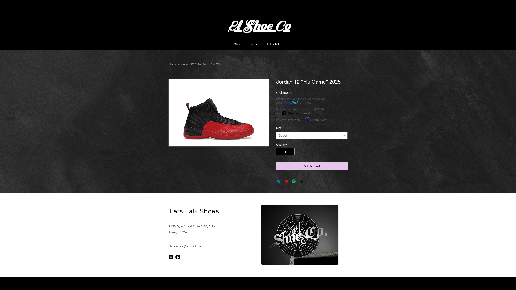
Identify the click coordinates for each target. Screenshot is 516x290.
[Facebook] (177, 257)
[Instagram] (171, 257)
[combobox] (312, 135)
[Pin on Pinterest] (286, 181)
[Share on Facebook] (278, 181)
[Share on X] (301, 181)
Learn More (306, 103)
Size (279, 127)
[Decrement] (279, 151)
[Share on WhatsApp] (294, 181)
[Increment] (291, 151)
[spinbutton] (285, 151)
